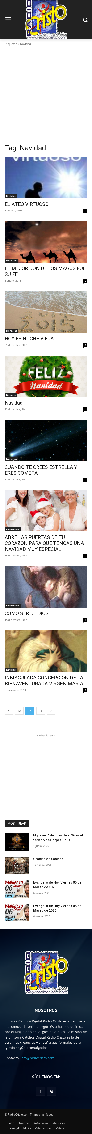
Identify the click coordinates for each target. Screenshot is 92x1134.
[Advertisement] (46, 95)
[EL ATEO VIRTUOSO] (46, 177)
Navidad (14, 403)
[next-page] (51, 711)
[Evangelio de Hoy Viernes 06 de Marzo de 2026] (17, 889)
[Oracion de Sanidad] (17, 865)
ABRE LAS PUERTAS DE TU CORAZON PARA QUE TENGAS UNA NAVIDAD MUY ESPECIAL (44, 543)
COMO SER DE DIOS (27, 613)
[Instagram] (51, 1091)
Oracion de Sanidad (48, 859)
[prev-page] (9, 711)
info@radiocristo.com (37, 1058)
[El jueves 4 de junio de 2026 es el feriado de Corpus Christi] (17, 842)
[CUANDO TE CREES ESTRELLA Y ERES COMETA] (46, 440)
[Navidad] (46, 376)
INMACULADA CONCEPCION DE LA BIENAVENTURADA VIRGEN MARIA (44, 680)
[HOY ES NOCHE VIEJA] (46, 312)
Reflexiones (12, 529)
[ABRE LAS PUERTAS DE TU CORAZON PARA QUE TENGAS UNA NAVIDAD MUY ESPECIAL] (46, 510)
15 (40, 711)
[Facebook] (40, 1091)
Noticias (11, 196)
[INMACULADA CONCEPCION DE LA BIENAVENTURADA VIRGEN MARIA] (46, 651)
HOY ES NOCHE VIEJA (29, 338)
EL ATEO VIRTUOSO (27, 204)
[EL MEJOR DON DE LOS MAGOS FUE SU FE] (46, 242)
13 (19, 711)
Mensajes (11, 260)
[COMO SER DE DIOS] (46, 587)
